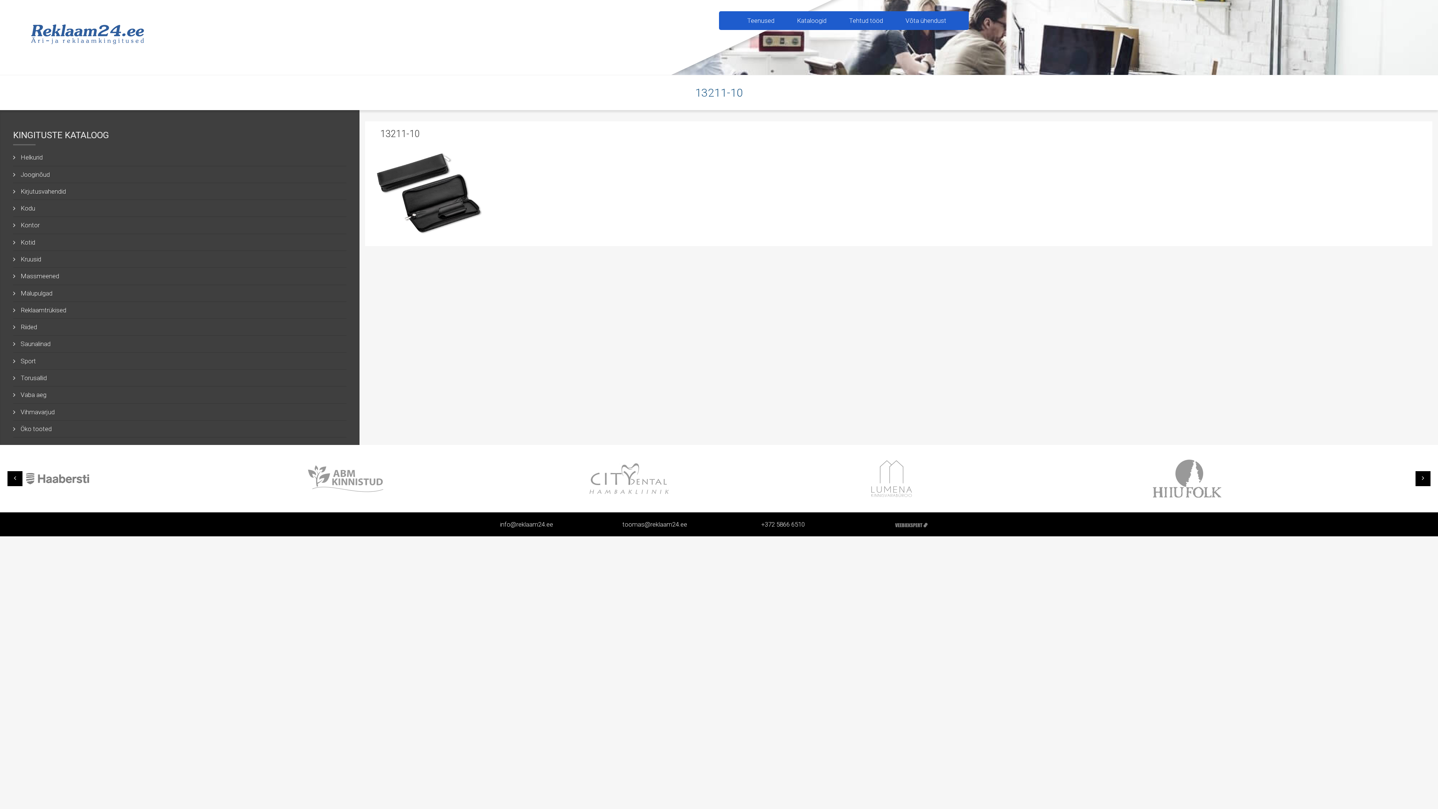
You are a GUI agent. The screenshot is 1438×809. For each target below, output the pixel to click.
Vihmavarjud (38, 412)
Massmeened (40, 276)
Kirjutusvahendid (43, 191)
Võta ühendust (925, 20)
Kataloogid (811, 20)
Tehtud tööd (866, 20)
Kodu (28, 208)
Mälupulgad (36, 293)
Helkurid (32, 157)
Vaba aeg (33, 395)
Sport (28, 361)
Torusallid (34, 378)
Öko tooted (36, 429)
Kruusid (31, 259)
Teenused (760, 20)
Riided (29, 327)
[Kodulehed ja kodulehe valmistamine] (911, 524)
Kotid (28, 242)
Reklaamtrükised (43, 310)
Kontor (30, 225)
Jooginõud (35, 174)
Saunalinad (36, 344)
